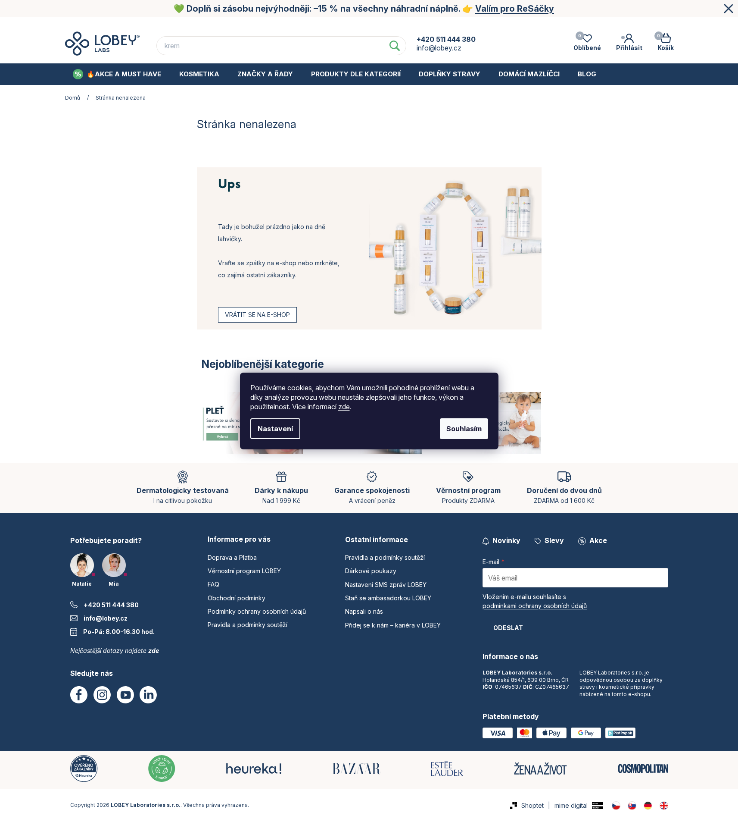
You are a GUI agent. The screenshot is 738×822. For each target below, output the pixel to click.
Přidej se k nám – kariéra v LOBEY (393, 625)
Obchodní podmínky (407, 25)
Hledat (394, 45)
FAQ (349, 25)
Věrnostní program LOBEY (281, 25)
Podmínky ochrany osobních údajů (514, 25)
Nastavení (275, 428)
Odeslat (508, 627)
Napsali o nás (364, 611)
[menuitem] (117, 74)
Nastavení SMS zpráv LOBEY (386, 584)
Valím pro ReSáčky (514, 8)
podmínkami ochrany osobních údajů (535, 605)
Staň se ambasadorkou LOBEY (388, 598)
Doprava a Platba (193, 25)
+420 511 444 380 (111, 605)
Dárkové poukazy (370, 570)
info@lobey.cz (106, 618)
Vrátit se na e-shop (257, 314)
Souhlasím (464, 428)
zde (344, 406)
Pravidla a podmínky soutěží (247, 624)
